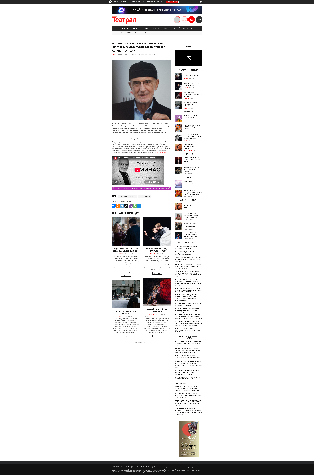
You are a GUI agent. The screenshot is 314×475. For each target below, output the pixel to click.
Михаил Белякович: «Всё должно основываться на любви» (192, 159)
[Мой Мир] (139, 206)
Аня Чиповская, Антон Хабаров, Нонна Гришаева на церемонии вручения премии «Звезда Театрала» (188, 290)
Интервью (133, 196)
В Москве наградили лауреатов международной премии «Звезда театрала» (188, 266)
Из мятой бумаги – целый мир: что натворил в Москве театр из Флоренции (187, 372)
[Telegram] (122, 206)
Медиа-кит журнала (148, 1)
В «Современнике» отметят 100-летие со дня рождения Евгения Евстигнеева (192, 136)
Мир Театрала (115, 466)
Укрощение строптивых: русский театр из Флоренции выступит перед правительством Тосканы (187, 357)
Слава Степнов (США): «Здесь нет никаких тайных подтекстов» (193, 146)
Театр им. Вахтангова (144, 196)
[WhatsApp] (135, 206)
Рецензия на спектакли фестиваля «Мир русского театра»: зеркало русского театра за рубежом (187, 388)
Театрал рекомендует (188, 70)
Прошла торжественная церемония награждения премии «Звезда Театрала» (188, 330)
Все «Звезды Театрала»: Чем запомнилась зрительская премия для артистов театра (188, 316)
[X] (126, 206)
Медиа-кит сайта (134, 1)
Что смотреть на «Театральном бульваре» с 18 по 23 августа (193, 94)
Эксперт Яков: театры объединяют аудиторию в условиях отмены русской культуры (188, 343)
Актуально (188, 112)
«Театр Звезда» (188, 181)
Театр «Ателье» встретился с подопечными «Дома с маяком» (193, 127)
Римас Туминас (123, 196)
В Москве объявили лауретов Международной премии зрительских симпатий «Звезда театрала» (187, 253)
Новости (125, 28)
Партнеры (153, 466)
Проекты (156, 28)
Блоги (175, 28)
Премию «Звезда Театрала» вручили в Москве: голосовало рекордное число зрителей (188, 259)
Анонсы (114, 54)
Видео (188, 46)
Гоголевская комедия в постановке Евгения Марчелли (191, 104)
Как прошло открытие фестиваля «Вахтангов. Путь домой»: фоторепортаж (193, 192)
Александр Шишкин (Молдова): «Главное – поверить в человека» (191, 234)
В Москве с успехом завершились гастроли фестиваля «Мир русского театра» (188, 395)
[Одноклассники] (118, 206)
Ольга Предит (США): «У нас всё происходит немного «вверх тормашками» (192, 215)
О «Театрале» (187, 28)
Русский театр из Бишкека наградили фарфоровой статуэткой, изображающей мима (188, 323)
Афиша (134, 28)
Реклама (123, 1)
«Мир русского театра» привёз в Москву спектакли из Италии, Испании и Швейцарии (187, 350)
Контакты (116, 1)
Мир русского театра (188, 150)
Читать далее (126, 275)
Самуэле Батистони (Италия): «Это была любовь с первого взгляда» (192, 225)
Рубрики (145, 28)
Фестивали (152, 314)
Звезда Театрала (172, 1)
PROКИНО (121, 253)
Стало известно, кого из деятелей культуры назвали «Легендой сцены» (187, 310)
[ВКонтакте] (114, 206)
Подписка (160, 1)
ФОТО (189, 177)
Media (165, 28)
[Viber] (131, 206)
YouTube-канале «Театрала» (125, 124)
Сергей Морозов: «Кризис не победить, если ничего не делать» (193, 169)
